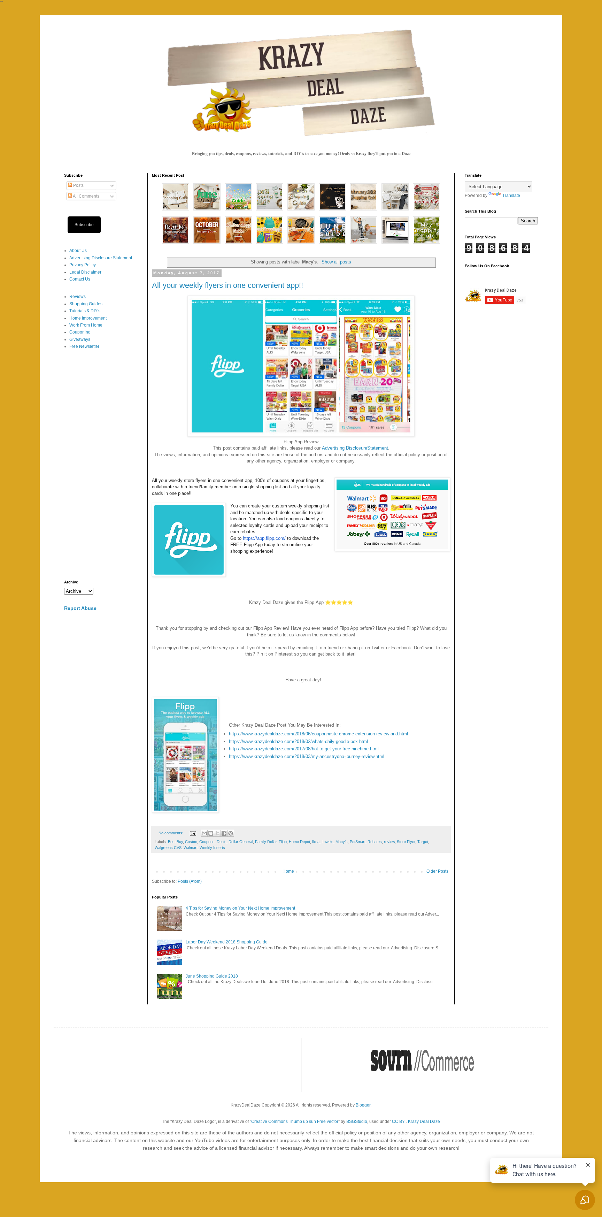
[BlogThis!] (210, 833)
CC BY (398, 1121)
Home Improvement (88, 318)
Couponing (80, 332)
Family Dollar (266, 842)
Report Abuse (80, 608)
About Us (78, 250)
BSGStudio (356, 1121)
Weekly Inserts (212, 847)
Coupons (207, 842)
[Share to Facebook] (224, 833)
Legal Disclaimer (85, 272)
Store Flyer (406, 842)
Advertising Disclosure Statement (100, 257)
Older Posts (437, 871)
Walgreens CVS (168, 847)
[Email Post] (192, 833)
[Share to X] (217, 833)
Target (422, 842)
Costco (191, 842)
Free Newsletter (84, 346)
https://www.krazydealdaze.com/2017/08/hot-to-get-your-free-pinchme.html (304, 748)
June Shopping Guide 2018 (212, 976)
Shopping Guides (85, 303)
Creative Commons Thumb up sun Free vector (294, 1121)
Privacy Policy (82, 264)
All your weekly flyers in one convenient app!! (227, 285)
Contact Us (79, 279)
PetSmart (357, 842)
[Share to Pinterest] (230, 833)
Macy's (341, 842)
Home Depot (299, 842)
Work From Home (85, 325)
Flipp (283, 842)
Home (288, 871)
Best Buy (175, 842)
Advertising (334, 448)
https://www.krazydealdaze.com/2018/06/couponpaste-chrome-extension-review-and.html (318, 733)
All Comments (85, 196)
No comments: (171, 833)
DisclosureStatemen (366, 448)
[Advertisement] (100, 464)
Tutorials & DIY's (84, 310)
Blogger (363, 1105)
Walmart (191, 847)
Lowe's (327, 842)
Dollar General (241, 842)
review (389, 842)
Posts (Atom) (190, 881)
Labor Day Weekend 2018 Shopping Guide (227, 942)
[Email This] (204, 833)
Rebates (375, 842)
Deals (221, 842)
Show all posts (336, 262)
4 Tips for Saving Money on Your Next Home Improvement (240, 908)
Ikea (315, 842)
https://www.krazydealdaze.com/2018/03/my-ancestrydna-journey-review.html (306, 756)
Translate (511, 195)
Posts (78, 185)
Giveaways (79, 339)
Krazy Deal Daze (424, 1121)
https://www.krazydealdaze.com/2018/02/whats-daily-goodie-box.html (298, 741)
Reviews (77, 296)
